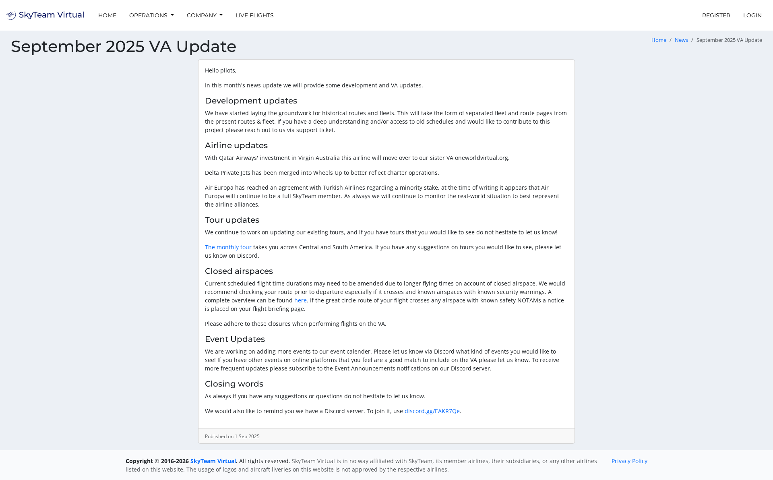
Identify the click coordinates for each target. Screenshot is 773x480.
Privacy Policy (629, 461)
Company (202, 15)
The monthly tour (228, 247)
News (681, 40)
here (300, 300)
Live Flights (255, 15)
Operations (149, 15)
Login (752, 15)
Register (716, 15)
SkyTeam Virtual (213, 461)
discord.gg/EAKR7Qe (432, 411)
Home (107, 15)
